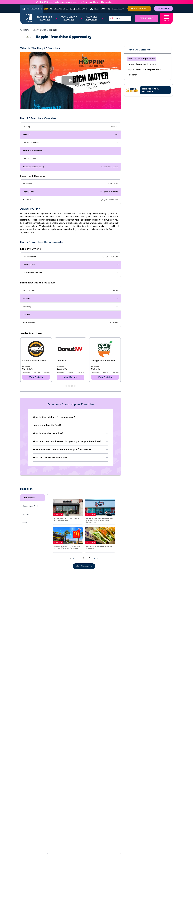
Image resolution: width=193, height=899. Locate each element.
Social (24, 522)
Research (132, 74)
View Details (36, 377)
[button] (71, 80)
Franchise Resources (91, 18)
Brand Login (163, 8)
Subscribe (146, 18)
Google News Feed (30, 506)
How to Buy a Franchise (44, 18)
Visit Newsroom (84, 566)
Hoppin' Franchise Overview (142, 63)
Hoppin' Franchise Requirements (144, 69)
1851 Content (28, 498)
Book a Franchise (139, 8)
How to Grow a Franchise (68, 18)
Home (26, 29)
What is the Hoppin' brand (141, 58)
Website (25, 514)
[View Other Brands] (66, 386)
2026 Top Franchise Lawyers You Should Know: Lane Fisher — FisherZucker (80, 2)
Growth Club (39, 29)
